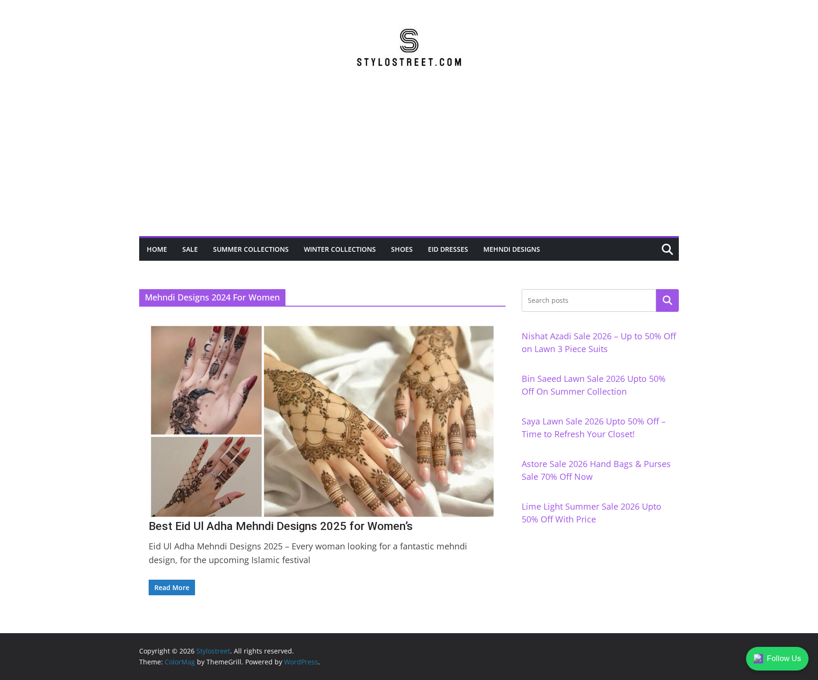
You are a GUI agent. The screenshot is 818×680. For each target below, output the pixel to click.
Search (667, 300)
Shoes (402, 249)
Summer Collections (251, 249)
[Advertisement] (409, 165)
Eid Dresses (448, 249)
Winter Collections (340, 249)
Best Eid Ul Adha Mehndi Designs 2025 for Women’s (281, 526)
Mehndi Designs (511, 249)
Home (157, 249)
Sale (190, 249)
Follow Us (784, 658)
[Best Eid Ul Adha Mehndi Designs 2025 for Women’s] (322, 421)
